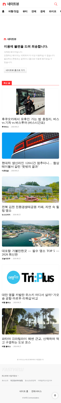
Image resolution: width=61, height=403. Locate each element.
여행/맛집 (13, 11)
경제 (42, 11)
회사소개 (5, 381)
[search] (55, 3)
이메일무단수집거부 (45, 381)
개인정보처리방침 (16, 381)
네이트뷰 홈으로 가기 (15, 70)
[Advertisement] (30, 25)
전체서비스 (36, 391)
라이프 (52, 11)
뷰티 (25, 11)
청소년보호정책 (30, 381)
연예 (33, 11)
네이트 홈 (23, 391)
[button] (55, 395)
